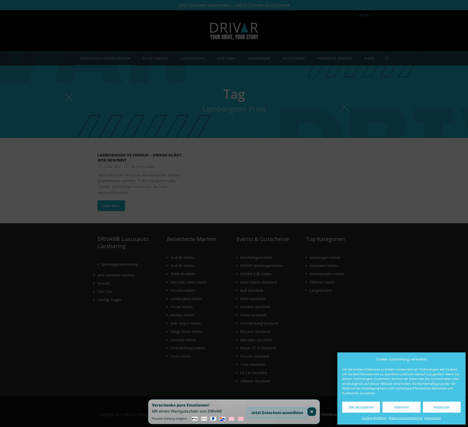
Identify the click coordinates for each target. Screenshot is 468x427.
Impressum (432, 418)
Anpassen (442, 407)
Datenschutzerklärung (405, 418)
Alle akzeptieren (361, 407)
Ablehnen (401, 407)
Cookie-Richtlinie (374, 418)
